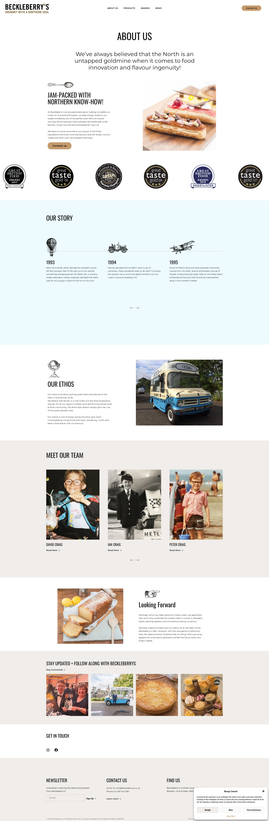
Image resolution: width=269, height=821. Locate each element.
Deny (231, 809)
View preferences (254, 809)
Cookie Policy (231, 816)
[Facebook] (56, 750)
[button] (263, 791)
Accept (207, 809)
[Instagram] (48, 750)
